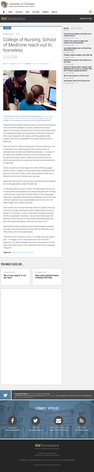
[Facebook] (4, 56)
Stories (10, 12)
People (27, 12)
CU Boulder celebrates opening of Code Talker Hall (78, 55)
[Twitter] (8, 56)
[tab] (66, 28)
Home (3, 12)
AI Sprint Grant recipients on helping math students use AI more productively (76, 42)
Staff (6, 63)
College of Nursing (16, 252)
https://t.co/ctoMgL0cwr (25, 397)
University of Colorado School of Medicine (26, 118)
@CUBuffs (31, 394)
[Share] (15, 56)
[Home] (18, 4)
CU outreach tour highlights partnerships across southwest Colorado (78, 35)
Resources (45, 12)
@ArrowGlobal (48, 395)
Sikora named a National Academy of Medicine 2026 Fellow (47, 276)
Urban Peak (45, 118)
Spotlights (19, 12)
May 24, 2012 (18, 63)
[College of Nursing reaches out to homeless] (29, 114)
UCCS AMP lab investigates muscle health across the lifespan (78, 61)
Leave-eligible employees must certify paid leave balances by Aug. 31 (77, 49)
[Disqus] (31, 313)
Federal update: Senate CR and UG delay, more (77, 81)
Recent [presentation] (66, 28)
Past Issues (35, 12)
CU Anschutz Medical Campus (40, 63)
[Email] (12, 56)
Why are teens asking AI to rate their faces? (15, 276)
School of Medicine (28, 252)
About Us (54, 12)
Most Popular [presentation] (76, 28)
